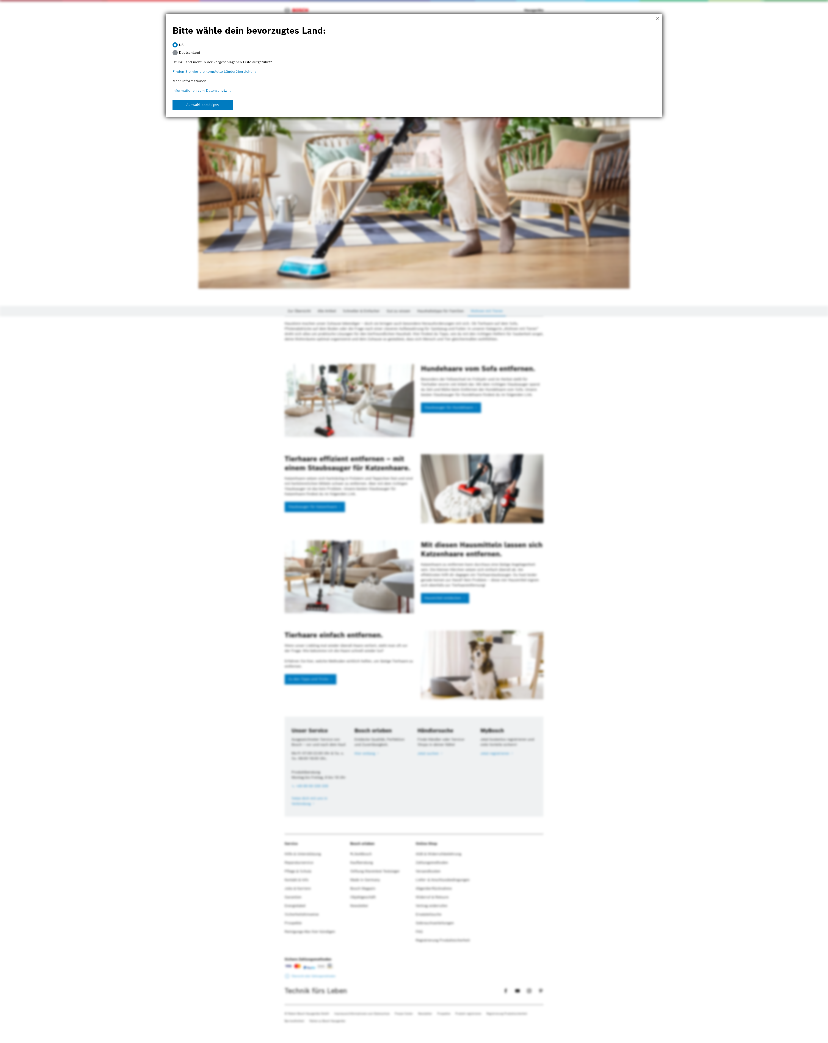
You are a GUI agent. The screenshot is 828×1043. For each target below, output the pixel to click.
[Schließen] (657, 19)
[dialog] (414, 521)
